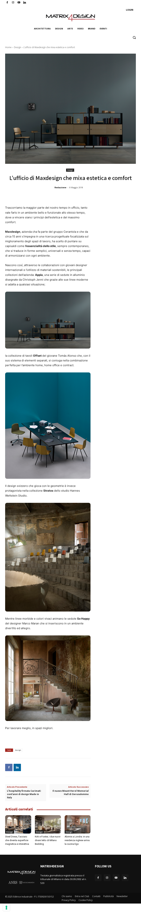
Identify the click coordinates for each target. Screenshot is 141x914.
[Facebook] (7, 3)
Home (8, 47)
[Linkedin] (17, 767)
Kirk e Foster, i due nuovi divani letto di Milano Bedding (47, 840)
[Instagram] (13, 3)
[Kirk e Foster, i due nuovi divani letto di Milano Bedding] (48, 824)
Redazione (60, 187)
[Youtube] (19, 3)
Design (17, 47)
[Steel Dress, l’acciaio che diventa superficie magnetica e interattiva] (18, 824)
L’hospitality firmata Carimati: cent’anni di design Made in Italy (24, 794)
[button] (134, 37)
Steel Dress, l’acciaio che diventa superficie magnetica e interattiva (17, 840)
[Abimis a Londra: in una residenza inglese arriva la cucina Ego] (78, 824)
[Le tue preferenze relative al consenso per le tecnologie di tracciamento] (6, 907)
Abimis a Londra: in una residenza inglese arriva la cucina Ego (77, 840)
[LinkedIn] (25, 3)
